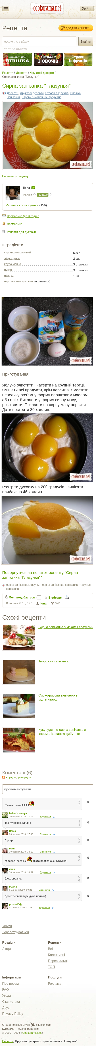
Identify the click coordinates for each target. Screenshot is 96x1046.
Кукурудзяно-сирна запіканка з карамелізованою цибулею (62, 732)
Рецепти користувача (22, 205)
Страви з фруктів (57, 93)
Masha (13, 886)
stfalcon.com (43, 1024)
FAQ (5, 989)
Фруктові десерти (42, 72)
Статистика (11, 1001)
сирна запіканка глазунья (23, 584)
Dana (12, 848)
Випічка (75, 93)
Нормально (14, 224)
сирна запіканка (52, 584)
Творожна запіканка (53, 661)
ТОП (51, 967)
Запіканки (13, 97)
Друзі (6, 1007)
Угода (6, 995)
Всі (50, 949)
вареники (21, 48)
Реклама (54, 983)
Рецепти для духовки (21, 232)
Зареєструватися (15, 932)
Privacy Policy (12, 1013)
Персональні (57, 961)
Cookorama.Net (32, 1032)
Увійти (87, 8)
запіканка (12, 588)
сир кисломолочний (17, 252)
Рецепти (7, 72)
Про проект (10, 983)
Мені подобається (22, 597)
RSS (3, 777)
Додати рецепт (77, 28)
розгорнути (24, 777)
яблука (8, 275)
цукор (8, 269)
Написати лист (33, 187)
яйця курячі (12, 258)
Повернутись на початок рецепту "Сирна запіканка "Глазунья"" (40, 574)
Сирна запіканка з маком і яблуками (65, 627)
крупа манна (12, 264)
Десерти (21, 72)
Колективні (56, 955)
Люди (6, 949)
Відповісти (45, 816)
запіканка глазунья (78, 584)
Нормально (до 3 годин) (23, 216)
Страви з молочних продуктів (41, 97)
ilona (27, 187)
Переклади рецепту (15, 176)
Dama (12, 831)
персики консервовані (18, 281)
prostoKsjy (15, 904)
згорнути (11, 777)
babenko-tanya (18, 813)
